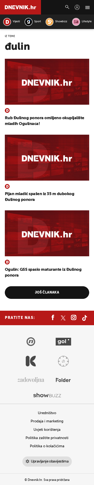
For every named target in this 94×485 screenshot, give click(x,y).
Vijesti (16, 21)
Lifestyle (87, 21)
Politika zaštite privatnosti (47, 438)
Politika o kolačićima (47, 446)
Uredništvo (47, 413)
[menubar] (77, 7)
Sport (37, 21)
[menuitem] (77, 7)
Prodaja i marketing (47, 421)
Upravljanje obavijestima (50, 461)
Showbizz (61, 21)
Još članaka (47, 292)
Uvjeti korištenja (47, 430)
